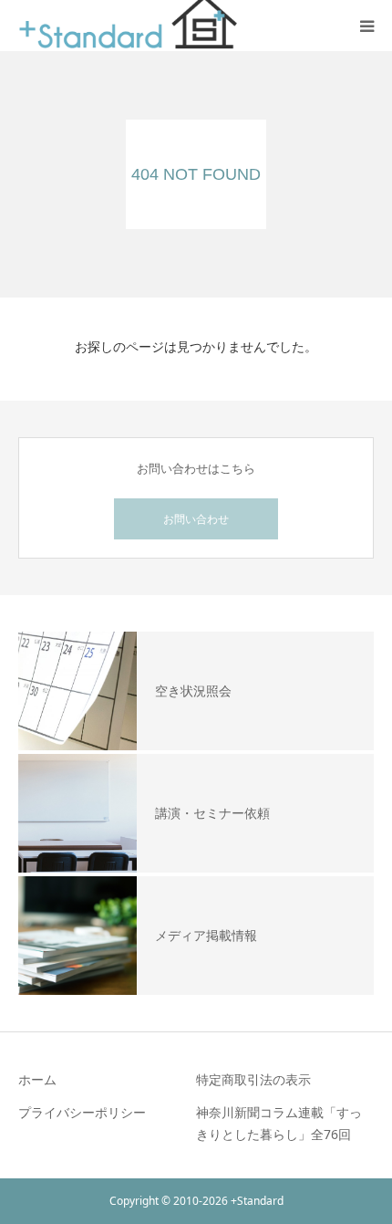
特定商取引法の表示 (253, 1079)
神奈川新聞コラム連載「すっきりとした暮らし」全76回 (279, 1123)
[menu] (366, 25)
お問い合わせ (196, 519)
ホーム (37, 1079)
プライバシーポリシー (82, 1112)
